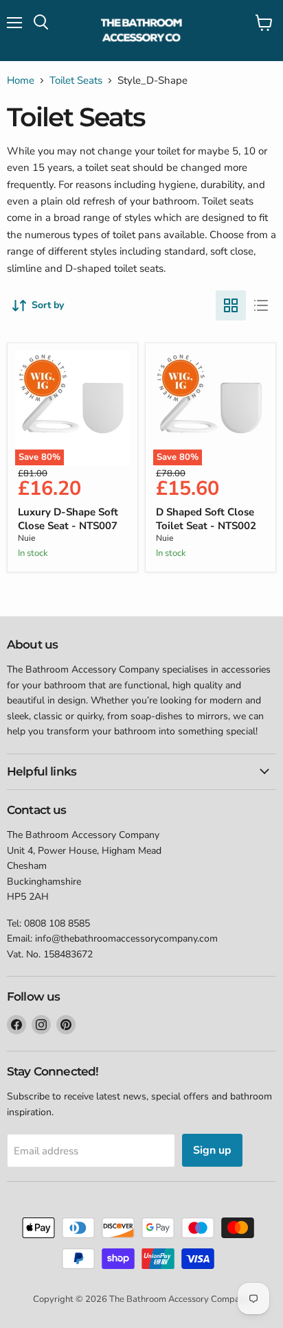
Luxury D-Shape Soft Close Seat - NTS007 (68, 519)
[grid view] (231, 305)
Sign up (212, 1150)
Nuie (26, 538)
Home (20, 80)
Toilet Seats (75, 80)
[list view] (261, 305)
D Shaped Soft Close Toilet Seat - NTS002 (206, 519)
